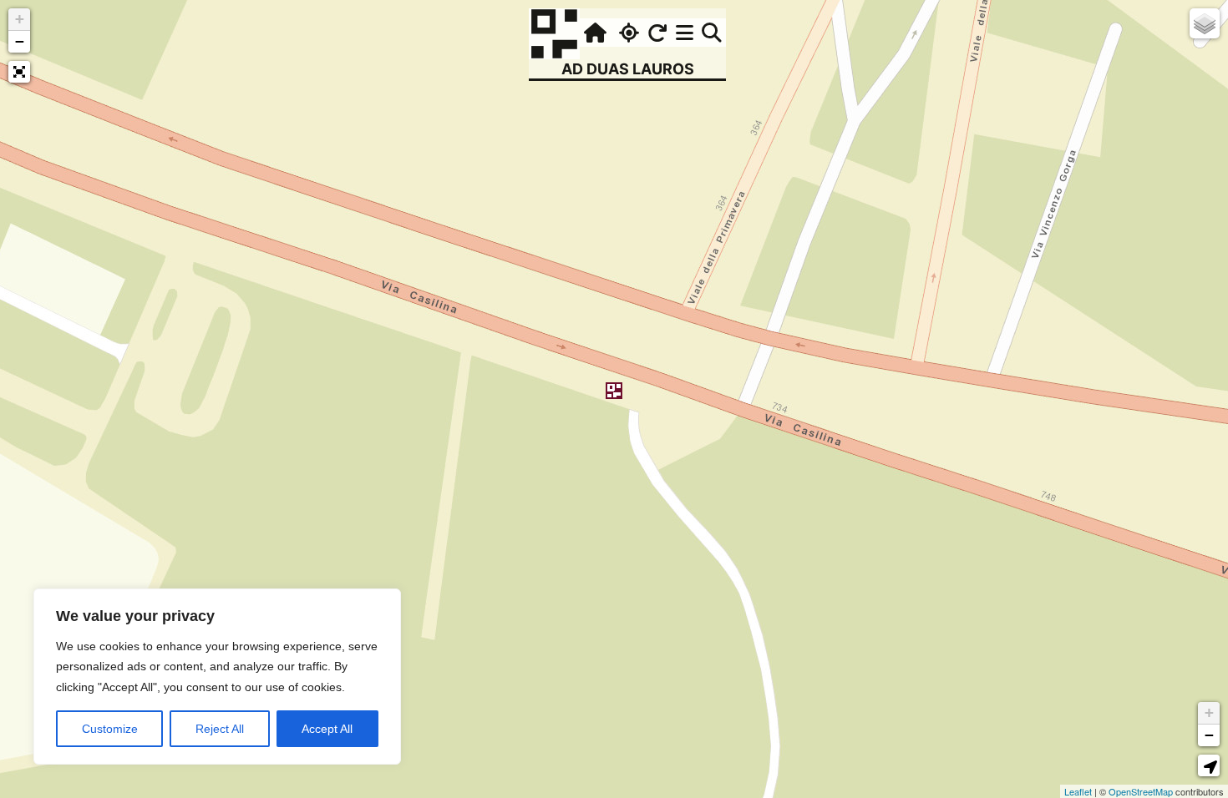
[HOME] (593, 32)
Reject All (219, 728)
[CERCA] (712, 32)
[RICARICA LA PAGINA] (657, 32)
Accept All (327, 728)
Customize (110, 728)
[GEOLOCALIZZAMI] (627, 32)
